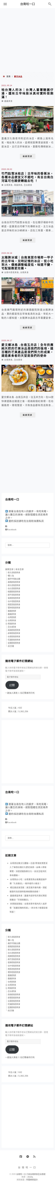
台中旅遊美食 (14, 601)
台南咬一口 (27, 4)
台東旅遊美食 (14, 636)
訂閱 (12, 685)
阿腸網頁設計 (32, 1180)
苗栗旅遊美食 (14, 598)
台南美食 (8, 185)
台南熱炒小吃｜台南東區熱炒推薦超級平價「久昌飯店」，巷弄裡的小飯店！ (28, 881)
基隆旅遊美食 (14, 582)
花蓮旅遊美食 (14, 640)
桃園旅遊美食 (14, 592)
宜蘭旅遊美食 (14, 643)
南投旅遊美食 (14, 604)
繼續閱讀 (27, 156)
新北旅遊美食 (14, 585)
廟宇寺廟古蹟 (14, 579)
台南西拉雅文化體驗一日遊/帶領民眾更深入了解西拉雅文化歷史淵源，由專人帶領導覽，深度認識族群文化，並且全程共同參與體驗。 (29, 869)
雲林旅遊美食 (14, 608)
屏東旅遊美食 (14, 633)
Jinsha (30, 1177)
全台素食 (28, 185)
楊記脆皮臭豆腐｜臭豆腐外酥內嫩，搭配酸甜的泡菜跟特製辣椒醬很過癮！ (28, 889)
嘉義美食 (8, 101)
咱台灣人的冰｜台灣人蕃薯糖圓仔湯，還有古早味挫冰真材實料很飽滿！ (27, 93)
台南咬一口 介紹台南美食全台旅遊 (30, 1174)
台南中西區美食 (11, 272)
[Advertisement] (27, 39)
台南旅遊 (12, 617)
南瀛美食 (18, 185)
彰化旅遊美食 (14, 572)
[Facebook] (6, 526)
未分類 (11, 646)
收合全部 (20, 569)
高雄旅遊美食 (14, 630)
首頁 (8, 76)
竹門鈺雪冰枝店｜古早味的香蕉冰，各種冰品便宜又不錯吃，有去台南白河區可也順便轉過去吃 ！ (27, 177)
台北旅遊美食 (14, 588)
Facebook (12, 529)
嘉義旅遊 (12, 611)
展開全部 (9, 569)
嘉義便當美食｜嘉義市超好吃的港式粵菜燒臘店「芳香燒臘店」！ (28, 898)
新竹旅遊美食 (14, 595)
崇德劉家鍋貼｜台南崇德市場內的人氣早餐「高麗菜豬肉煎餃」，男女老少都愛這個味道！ (29, 908)
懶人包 (11, 576)
